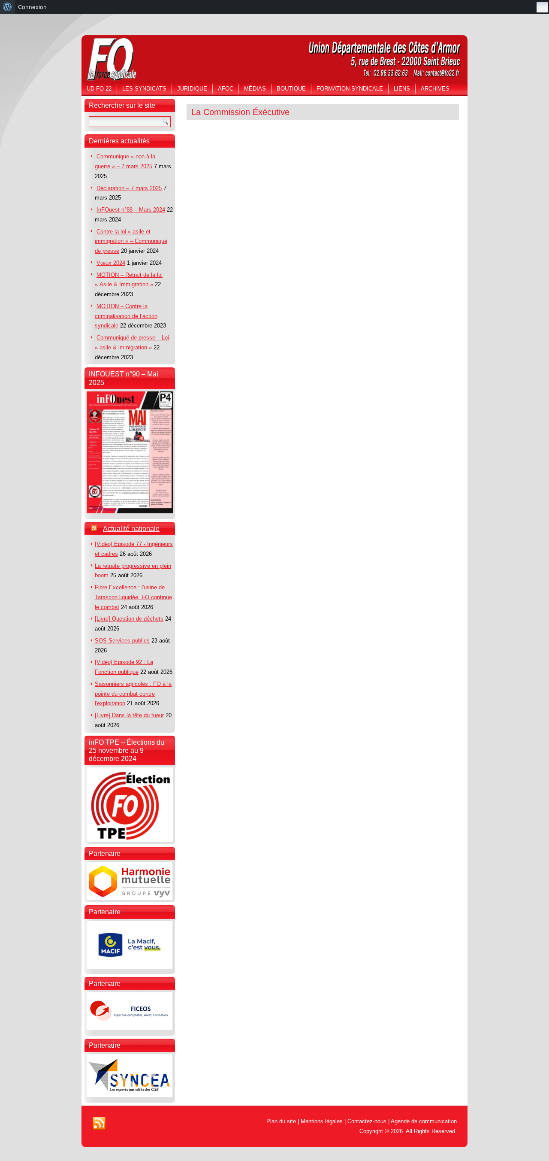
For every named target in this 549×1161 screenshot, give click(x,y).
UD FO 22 (99, 88)
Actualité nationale (131, 528)
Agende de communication (424, 1121)
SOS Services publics (122, 640)
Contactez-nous (366, 1121)
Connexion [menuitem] (32, 6)
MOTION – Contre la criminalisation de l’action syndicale (126, 316)
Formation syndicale (350, 88)
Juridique (192, 88)
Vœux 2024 (111, 263)
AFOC (225, 88)
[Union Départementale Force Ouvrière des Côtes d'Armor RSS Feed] (99, 1124)
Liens (402, 88)
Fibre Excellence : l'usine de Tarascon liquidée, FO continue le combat (133, 597)
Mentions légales (322, 1121)
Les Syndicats (144, 88)
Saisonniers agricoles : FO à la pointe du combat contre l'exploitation (133, 694)
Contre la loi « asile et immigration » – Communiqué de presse (131, 241)
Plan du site (281, 1121)
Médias (255, 88)
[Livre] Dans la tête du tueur (129, 715)
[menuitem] (7, 7)
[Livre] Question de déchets (129, 618)
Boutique (291, 88)
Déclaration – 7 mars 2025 (129, 188)
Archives (435, 88)
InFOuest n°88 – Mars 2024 (131, 209)
